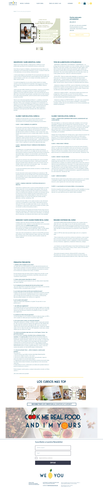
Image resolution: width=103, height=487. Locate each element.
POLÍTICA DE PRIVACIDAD (34, 484)
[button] (84, 3)
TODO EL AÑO (24, 336)
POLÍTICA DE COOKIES (33, 483)
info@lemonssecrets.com (53, 485)
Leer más (72, 30)
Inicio (15, 11)
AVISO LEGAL (31, 482)
